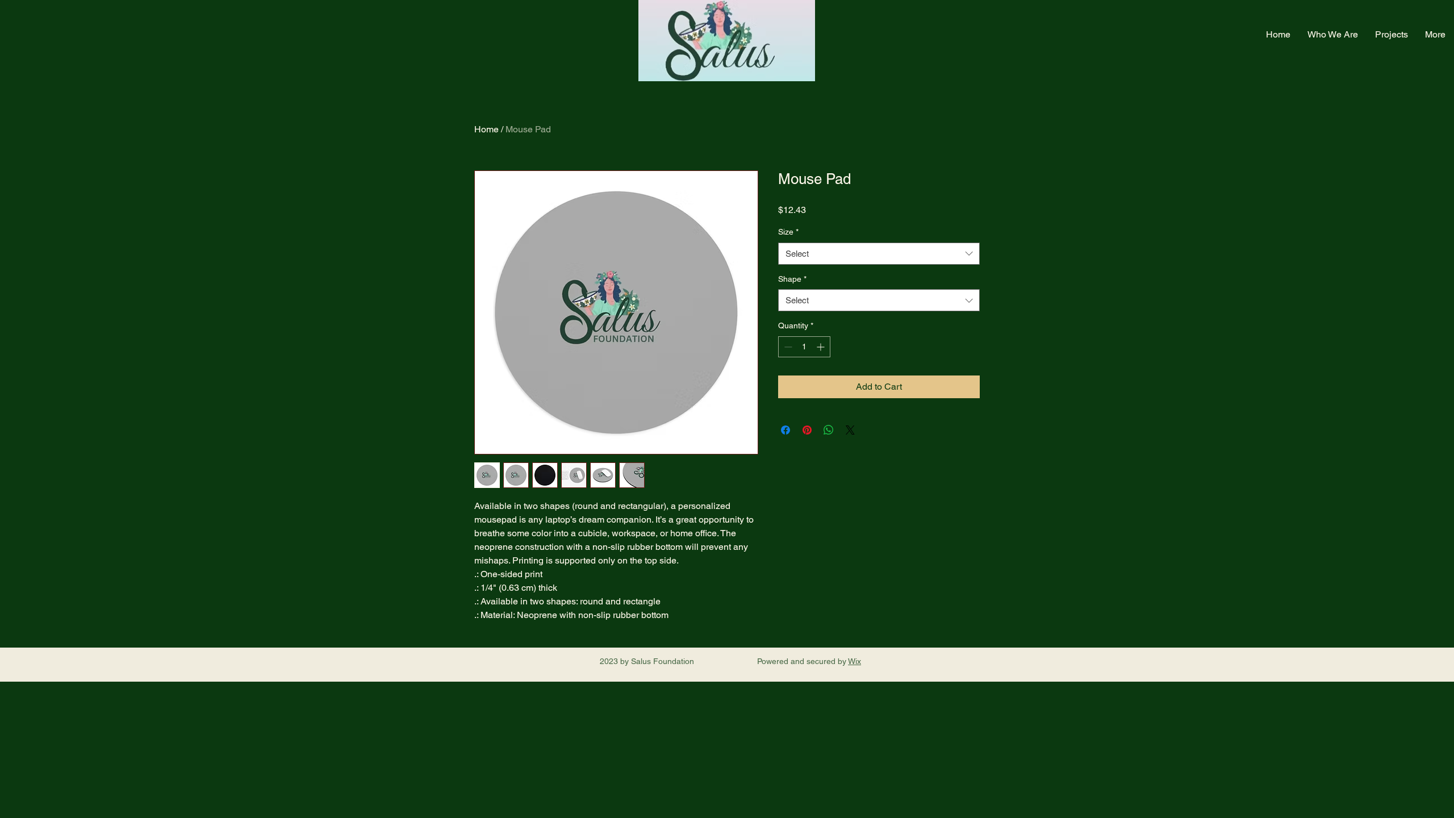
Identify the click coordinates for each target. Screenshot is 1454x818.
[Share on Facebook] (785, 430)
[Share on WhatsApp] (828, 430)
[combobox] (879, 254)
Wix (854, 661)
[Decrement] (787, 347)
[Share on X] (850, 430)
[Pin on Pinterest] (807, 430)
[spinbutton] (804, 347)
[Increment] (821, 347)
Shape (792, 278)
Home (486, 129)
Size (788, 231)
